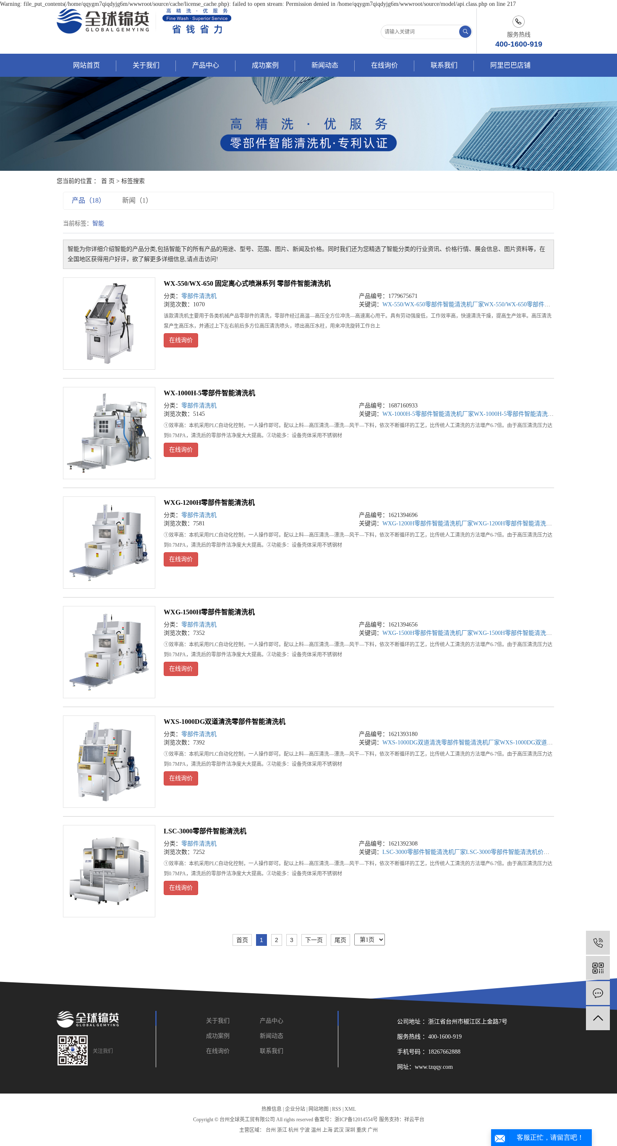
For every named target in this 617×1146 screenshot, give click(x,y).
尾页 (340, 940)
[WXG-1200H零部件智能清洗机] (109, 542)
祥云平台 (414, 1120)
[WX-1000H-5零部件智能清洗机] (109, 433)
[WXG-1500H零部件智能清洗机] (109, 652)
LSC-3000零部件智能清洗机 (205, 831)
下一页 (314, 940)
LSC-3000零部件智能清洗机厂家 (424, 852)
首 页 (108, 181)
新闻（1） (137, 200)
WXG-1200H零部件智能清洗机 (209, 502)
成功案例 (265, 65)
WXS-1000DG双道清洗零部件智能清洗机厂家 (441, 742)
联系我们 (444, 65)
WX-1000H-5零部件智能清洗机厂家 (428, 414)
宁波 (305, 1130)
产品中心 (205, 65)
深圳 (350, 1130)
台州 (271, 1130)
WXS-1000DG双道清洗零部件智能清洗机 (224, 721)
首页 (242, 940)
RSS (336, 1109)
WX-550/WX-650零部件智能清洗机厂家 (433, 304)
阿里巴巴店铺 (510, 65)
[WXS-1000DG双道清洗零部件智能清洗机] (109, 761)
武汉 (339, 1130)
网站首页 (86, 65)
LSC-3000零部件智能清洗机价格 (507, 852)
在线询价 (384, 65)
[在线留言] (598, 993)
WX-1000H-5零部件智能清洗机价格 (519, 414)
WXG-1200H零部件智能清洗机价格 (518, 523)
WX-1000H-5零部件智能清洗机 (209, 393)
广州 (373, 1130)
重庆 (361, 1130)
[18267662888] (598, 943)
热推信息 (271, 1109)
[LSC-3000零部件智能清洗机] (109, 871)
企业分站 (295, 1109)
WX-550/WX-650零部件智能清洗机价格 (535, 304)
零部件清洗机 (199, 296)
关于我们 (146, 65)
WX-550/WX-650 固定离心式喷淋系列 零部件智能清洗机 (247, 283)
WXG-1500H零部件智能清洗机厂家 (427, 633)
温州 (316, 1130)
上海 (327, 1130)
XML (350, 1109)
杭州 (293, 1130)
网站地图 (318, 1109)
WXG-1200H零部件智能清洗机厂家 (427, 523)
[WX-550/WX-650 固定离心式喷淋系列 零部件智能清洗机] (109, 323)
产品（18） (88, 200)
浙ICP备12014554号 (356, 1120)
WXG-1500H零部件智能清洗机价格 (518, 633)
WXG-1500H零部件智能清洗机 (209, 612)
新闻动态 (324, 65)
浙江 (282, 1130)
